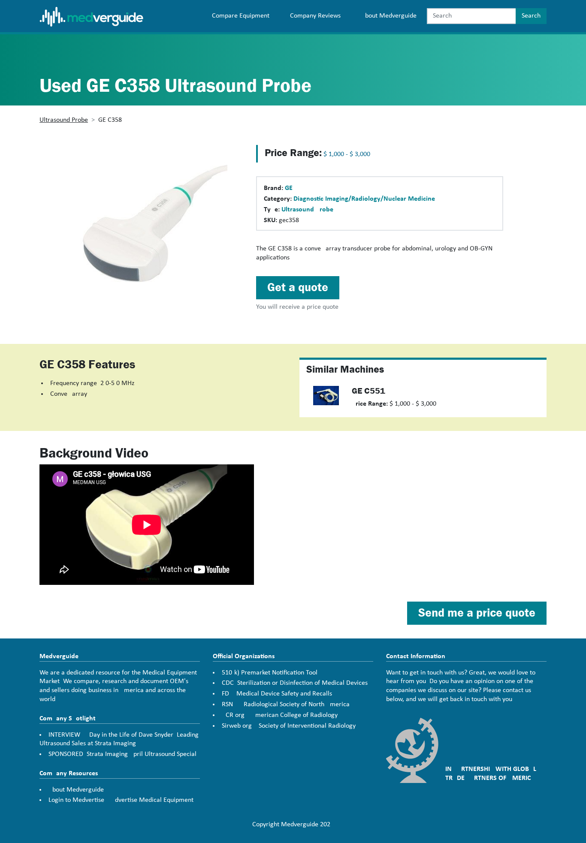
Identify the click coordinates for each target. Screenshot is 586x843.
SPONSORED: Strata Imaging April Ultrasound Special (122, 754)
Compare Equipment (240, 15)
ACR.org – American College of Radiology (280, 715)
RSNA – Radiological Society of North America (286, 704)
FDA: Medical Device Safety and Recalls (277, 693)
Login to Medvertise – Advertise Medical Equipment (120, 800)
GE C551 (368, 390)
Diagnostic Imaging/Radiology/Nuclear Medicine (364, 199)
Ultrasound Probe (63, 120)
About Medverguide (389, 15)
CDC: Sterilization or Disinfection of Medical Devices (295, 683)
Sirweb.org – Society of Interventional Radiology (289, 726)
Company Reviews (315, 15)
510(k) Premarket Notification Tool (269, 672)
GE (289, 188)
